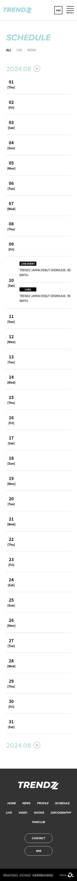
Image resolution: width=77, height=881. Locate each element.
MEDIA (31, 50)
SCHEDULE (62, 803)
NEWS (26, 803)
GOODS (39, 813)
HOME (11, 803)
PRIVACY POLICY (10, 874)
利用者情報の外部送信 (42, 874)
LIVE (19, 50)
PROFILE (42, 803)
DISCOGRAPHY (61, 813)
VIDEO (22, 813)
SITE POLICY (25, 874)
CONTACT (38, 838)
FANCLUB (38, 822)
